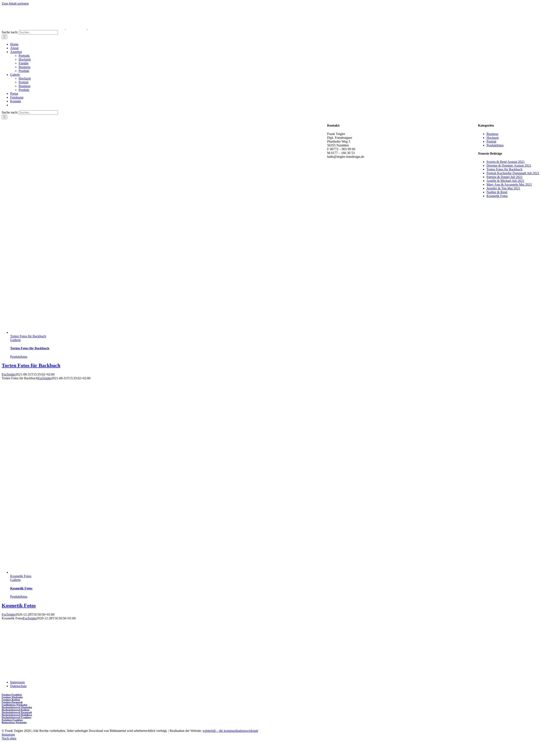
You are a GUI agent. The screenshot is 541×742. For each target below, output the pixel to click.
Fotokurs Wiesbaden (12, 697)
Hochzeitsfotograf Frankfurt (16, 717)
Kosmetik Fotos (20, 576)
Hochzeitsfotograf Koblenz (15, 709)
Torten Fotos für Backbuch (28, 336)
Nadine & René (496, 192)
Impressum (17, 682)
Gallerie (15, 340)
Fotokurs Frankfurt (12, 694)
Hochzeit (492, 137)
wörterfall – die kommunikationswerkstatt (230, 731)
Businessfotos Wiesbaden (14, 722)
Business (492, 134)
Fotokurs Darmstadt (12, 702)
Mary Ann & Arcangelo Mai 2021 (509, 184)
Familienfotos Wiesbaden (14, 704)
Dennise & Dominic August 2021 (508, 165)
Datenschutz (18, 686)
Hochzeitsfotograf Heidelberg (17, 715)
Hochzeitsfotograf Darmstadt (17, 712)
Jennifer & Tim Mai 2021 (503, 188)
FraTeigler (8, 374)
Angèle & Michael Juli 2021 (505, 180)
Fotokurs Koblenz (11, 699)
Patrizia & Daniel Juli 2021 (504, 177)
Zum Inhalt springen (15, 3)
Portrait (491, 141)
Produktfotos (18, 356)
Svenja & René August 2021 (505, 162)
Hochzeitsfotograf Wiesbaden (17, 707)
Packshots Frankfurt (12, 720)
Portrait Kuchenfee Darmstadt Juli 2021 (512, 173)
